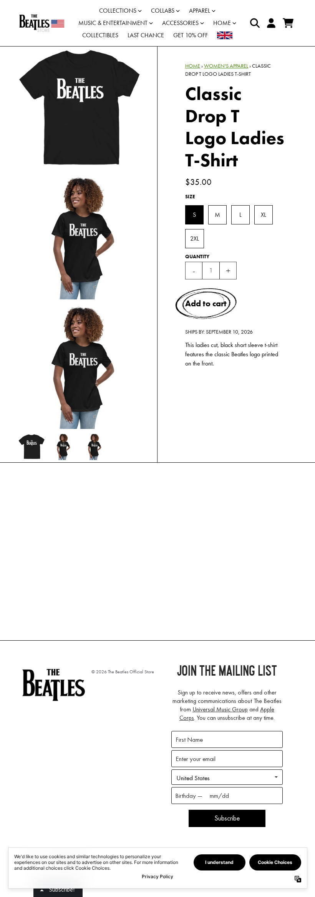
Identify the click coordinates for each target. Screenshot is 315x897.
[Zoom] (80, 108)
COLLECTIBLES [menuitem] (100, 35)
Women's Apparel (226, 65)
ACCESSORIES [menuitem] (180, 23)
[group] (31, 447)
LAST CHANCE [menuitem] (146, 35)
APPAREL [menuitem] (199, 11)
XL (263, 215)
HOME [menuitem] (222, 23)
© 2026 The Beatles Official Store (122, 672)
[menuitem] (224, 35)
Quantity (197, 256)
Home (192, 65)
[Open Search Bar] (254, 23)
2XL (194, 238)
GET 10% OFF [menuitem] (190, 35)
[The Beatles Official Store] (41, 23)
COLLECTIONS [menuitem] (117, 11)
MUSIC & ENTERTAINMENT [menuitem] (113, 23)
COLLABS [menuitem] (162, 11)
